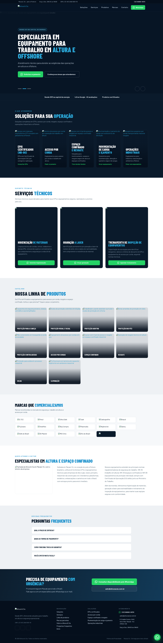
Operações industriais (95, 623)
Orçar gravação (83, 263)
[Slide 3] (29, 88)
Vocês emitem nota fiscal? (44, 555)
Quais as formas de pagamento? (46, 539)
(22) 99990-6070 (139, 1)
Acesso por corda (94, 615)
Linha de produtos (63, 617)
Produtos (105, 7)
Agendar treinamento (128, 263)
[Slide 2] (24, 88)
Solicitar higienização (38, 263)
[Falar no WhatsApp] (157, 637)
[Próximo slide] (142, 88)
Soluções (83, 7)
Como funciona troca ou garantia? (48, 547)
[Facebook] (23, 628)
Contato (124, 7)
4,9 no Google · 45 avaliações (86, 97)
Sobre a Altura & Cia (64, 623)
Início (58, 629)
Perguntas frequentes (64, 626)
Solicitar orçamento (32, 74)
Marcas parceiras (63, 620)
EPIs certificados (94, 612)
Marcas (115, 7)
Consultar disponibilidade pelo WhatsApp (116, 582)
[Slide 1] (20, 88)
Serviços (94, 7)
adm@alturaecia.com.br (115, 589)
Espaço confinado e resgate (97, 617)
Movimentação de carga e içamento (100, 620)
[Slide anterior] (137, 88)
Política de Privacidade (114, 638)
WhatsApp (139, 7)
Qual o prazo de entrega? (44, 530)
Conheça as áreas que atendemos (61, 74)
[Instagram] (17, 628)
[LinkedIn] (28, 628)
